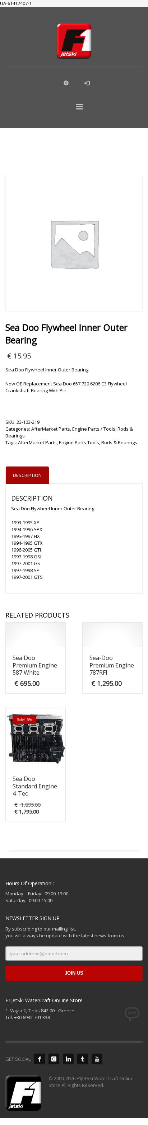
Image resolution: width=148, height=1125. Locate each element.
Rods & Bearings (119, 442)
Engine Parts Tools (79, 442)
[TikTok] (82, 1059)
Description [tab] (27, 475)
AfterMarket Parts (50, 429)
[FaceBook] (39, 1059)
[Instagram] (53, 1059)
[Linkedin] (68, 1059)
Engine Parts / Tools (93, 429)
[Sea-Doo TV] (97, 1059)
